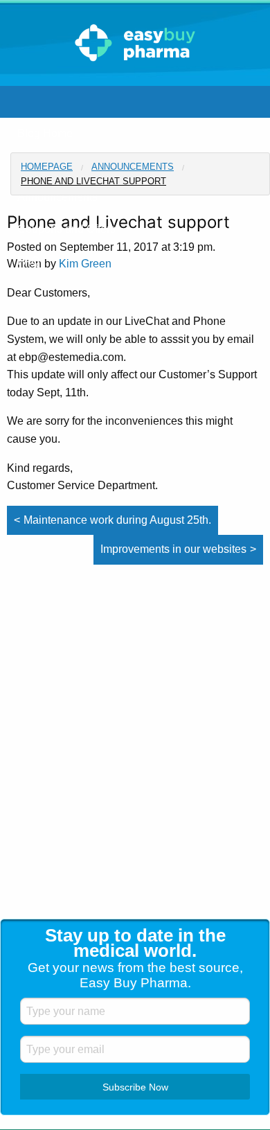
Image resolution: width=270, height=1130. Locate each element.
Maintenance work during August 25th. (117, 520)
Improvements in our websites (173, 549)
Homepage (47, 166)
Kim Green (85, 264)
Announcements (132, 166)
